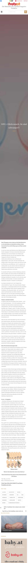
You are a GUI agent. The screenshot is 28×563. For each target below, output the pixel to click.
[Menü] (1, 11)
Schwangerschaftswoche (14, 502)
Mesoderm (4, 500)
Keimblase (4, 497)
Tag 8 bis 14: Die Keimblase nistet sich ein (12, 511)
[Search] (25, 11)
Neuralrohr (12, 500)
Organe (3, 502)
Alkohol (4, 492)
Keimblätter (12, 497)
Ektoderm (4, 494)
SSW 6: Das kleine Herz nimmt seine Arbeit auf (14, 507)
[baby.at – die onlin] (14, 551)
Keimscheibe (20, 497)
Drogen (18, 492)
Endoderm (12, 494)
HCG (17, 494)
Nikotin (19, 500)
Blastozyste (11, 492)
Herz (22, 494)
